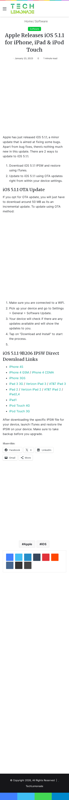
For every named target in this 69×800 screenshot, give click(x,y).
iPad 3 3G (16, 384)
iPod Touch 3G (19, 411)
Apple (28, 544)
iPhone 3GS (17, 378)
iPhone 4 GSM (19, 372)
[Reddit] (55, 557)
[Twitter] (18, 557)
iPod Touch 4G (19, 405)
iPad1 (13, 400)
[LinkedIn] (27, 557)
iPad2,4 (14, 394)
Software (41, 21)
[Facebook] (9, 557)
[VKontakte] (9, 565)
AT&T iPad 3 (57, 384)
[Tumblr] (36, 557)
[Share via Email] (18, 565)
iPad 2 (13, 389)
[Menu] (4, 10)
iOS (43, 544)
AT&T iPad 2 (52, 389)
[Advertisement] (34, 99)
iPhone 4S (16, 367)
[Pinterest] (45, 557)
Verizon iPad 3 (36, 384)
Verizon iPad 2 (31, 389)
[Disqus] (34, 623)
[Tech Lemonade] (22, 8)
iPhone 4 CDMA (43, 372)
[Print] (27, 565)
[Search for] (64, 10)
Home (28, 21)
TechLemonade (34, 786)
